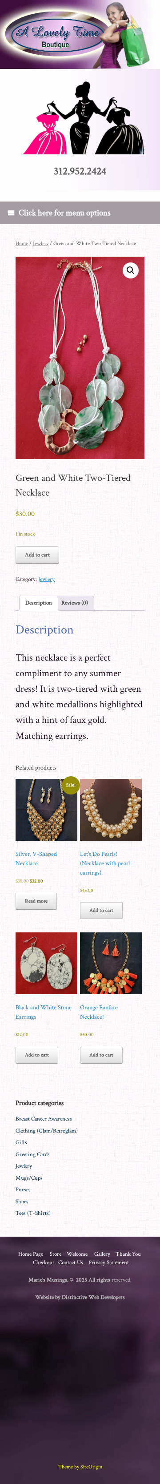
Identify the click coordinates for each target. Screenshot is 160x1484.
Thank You (128, 1254)
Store (55, 1254)
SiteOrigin (91, 1467)
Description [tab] (38, 603)
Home (22, 243)
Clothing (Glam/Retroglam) (47, 1131)
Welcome (77, 1254)
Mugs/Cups (29, 1178)
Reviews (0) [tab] (74, 603)
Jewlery (40, 243)
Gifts (21, 1142)
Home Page (30, 1254)
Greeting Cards (33, 1154)
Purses (23, 1190)
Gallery (102, 1254)
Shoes (22, 1202)
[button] (131, 270)
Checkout (43, 1262)
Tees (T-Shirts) (33, 1213)
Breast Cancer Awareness (44, 1119)
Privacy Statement (108, 1262)
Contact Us (70, 1262)
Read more (36, 901)
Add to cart (37, 555)
